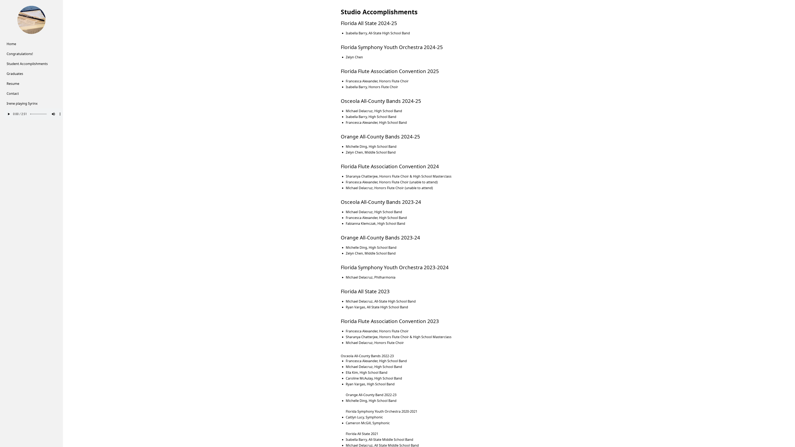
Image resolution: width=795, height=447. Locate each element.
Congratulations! (20, 54)
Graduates (15, 73)
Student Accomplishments (27, 63)
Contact (13, 93)
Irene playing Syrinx (22, 103)
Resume (13, 83)
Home (11, 44)
